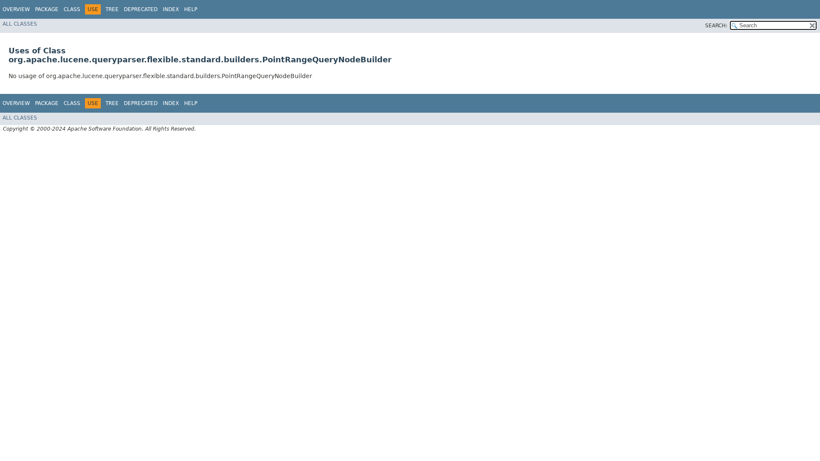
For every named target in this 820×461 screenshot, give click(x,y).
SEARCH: (716, 26)
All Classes (20, 24)
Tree (112, 9)
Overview (16, 9)
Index (171, 9)
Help (190, 9)
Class (72, 9)
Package (47, 9)
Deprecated (141, 9)
